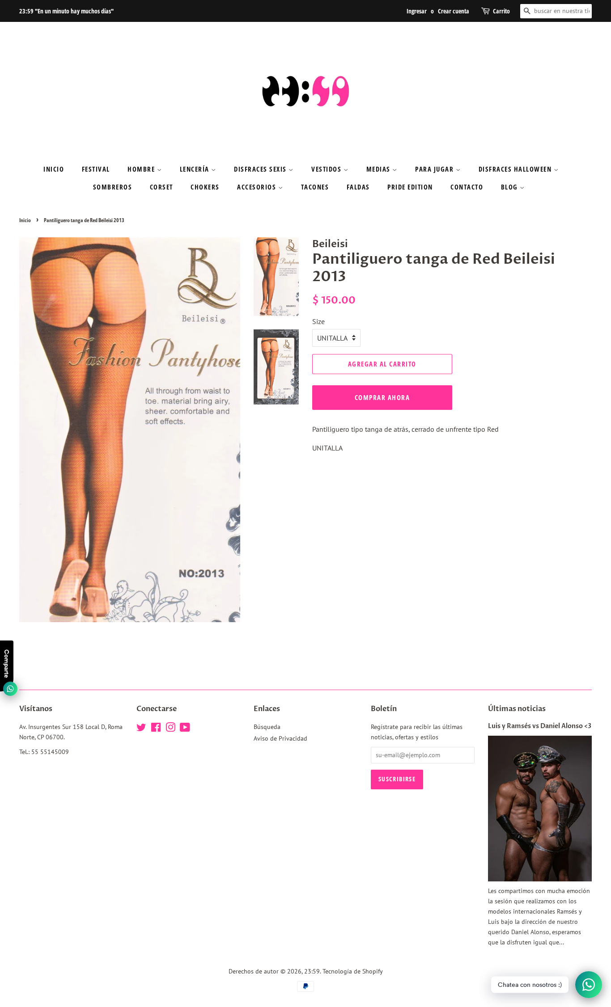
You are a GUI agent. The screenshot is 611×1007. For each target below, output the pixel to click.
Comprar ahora (382, 397)
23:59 (312, 971)
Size (318, 321)
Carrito (501, 11)
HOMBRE (142, 168)
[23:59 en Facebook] (156, 729)
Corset (161, 186)
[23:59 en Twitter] (141, 729)
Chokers (205, 186)
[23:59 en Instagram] (170, 729)
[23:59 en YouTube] (185, 729)
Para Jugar (435, 168)
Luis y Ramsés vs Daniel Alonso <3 (539, 726)
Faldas (358, 186)
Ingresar (417, 11)
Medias (379, 168)
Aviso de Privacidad (280, 738)
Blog (510, 186)
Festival (96, 168)
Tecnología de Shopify (352, 971)
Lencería (196, 168)
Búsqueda (267, 727)
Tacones (315, 186)
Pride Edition (410, 186)
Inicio (53, 168)
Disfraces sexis (261, 168)
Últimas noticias (517, 709)
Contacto (466, 186)
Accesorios (257, 186)
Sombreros (112, 186)
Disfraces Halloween (516, 168)
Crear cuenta (453, 11)
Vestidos (327, 168)
